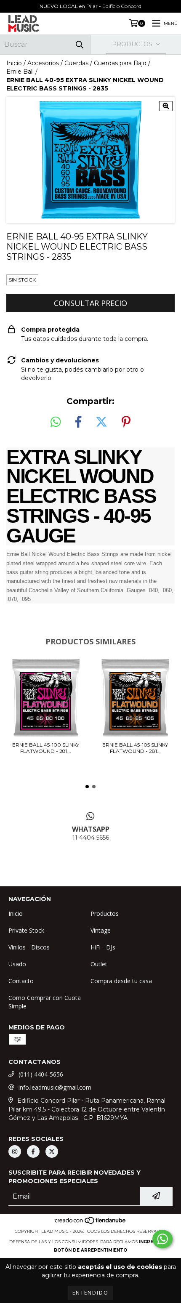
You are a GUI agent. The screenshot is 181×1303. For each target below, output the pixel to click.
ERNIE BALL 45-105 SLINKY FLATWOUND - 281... (135, 748)
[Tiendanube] (91, 1223)
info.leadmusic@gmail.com (55, 1087)
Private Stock (26, 930)
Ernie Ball (20, 71)
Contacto (21, 981)
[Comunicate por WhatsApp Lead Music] (162, 1239)
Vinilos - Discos (29, 947)
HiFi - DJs (102, 947)
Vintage (100, 930)
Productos (104, 913)
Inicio (14, 63)
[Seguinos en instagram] (14, 1151)
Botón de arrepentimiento (90, 1250)
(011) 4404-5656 (41, 1074)
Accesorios (43, 63)
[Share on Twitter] (101, 422)
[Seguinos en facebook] (33, 1151)
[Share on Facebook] (78, 422)
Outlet (98, 964)
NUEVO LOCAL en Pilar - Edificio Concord (90, 6)
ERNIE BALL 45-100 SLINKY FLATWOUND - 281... (45, 748)
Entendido (90, 1292)
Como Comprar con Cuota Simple (44, 1002)
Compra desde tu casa (121, 981)
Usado (17, 964)
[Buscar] (79, 44)
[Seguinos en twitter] (51, 1151)
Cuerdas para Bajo (120, 63)
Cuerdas (76, 63)
